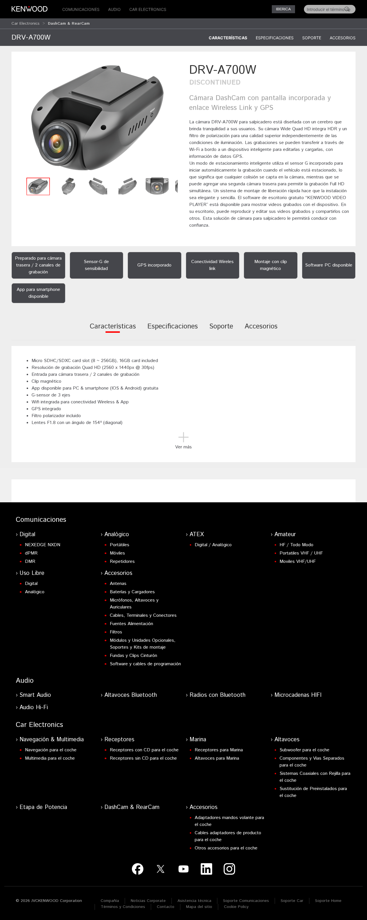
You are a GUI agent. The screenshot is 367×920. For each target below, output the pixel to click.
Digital (27, 534)
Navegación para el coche (51, 750)
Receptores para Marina (219, 750)
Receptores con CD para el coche (144, 750)
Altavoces (286, 740)
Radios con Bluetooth (217, 695)
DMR (30, 561)
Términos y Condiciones (123, 907)
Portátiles (119, 545)
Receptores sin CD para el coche (143, 758)
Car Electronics (147, 9)
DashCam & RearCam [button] (69, 23)
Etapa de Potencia (43, 807)
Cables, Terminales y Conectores (143, 615)
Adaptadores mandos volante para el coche (229, 821)
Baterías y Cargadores (132, 592)
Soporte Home (328, 901)
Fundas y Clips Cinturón (133, 655)
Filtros (116, 632)
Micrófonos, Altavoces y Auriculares (134, 603)
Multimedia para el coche (50, 758)
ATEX (197, 534)
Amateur (285, 534)
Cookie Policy (236, 907)
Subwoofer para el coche (304, 750)
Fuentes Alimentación (131, 624)
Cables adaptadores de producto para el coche (228, 836)
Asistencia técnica (194, 901)
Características (228, 37)
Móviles (117, 553)
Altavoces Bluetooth (130, 695)
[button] (97, 118)
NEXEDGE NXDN (42, 545)
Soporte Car (292, 901)
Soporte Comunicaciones (246, 901)
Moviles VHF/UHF (298, 561)
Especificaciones (275, 37)
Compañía (110, 901)
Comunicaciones (80, 9)
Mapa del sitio (199, 907)
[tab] (113, 330)
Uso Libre (31, 573)
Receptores (119, 740)
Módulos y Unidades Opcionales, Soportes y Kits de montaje (142, 644)
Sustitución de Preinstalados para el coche (313, 792)
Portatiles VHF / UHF (301, 553)
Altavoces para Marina (217, 758)
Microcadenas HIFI (297, 695)
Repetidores (122, 561)
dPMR (31, 553)
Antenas (118, 583)
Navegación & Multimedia (51, 740)
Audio (114, 9)
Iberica (283, 9)
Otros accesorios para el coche (226, 848)
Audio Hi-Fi (33, 707)
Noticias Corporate (148, 901)
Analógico (116, 534)
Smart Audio (35, 695)
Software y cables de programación (145, 664)
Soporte (311, 37)
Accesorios (343, 37)
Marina (198, 740)
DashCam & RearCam (131, 807)
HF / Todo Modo (296, 545)
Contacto (165, 907)
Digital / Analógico (213, 545)
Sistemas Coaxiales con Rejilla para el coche (315, 777)
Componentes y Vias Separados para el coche (312, 762)
